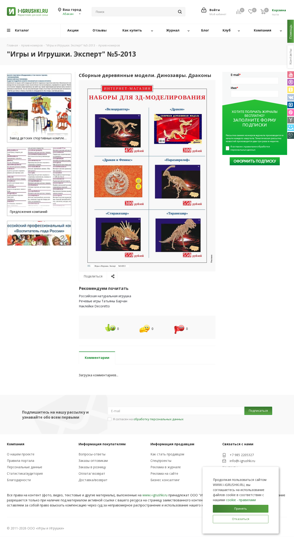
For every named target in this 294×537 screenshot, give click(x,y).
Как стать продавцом (167, 454)
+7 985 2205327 (242, 455)
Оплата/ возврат (92, 473)
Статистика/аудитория (25, 473)
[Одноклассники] (290, 89)
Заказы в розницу (92, 467)
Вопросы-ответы (92, 454)
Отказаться (240, 519)
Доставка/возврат (93, 480)
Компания (15, 444)
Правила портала (20, 460)
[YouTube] (290, 74)
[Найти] (179, 11)
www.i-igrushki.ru (154, 495)
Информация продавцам (172, 444)
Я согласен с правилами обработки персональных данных (250, 148)
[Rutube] (290, 82)
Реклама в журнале (165, 467)
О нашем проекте (20, 454)
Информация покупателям (102, 444)
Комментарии (97, 357)
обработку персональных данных (158, 419)
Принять (240, 508)
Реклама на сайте (164, 473)
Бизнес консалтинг (165, 480)
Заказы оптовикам (93, 460)
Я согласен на (148, 419)
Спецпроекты (160, 460)
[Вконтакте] (290, 97)
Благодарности (19, 480)
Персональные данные (24, 467)
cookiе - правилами (241, 500)
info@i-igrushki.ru (242, 461)
